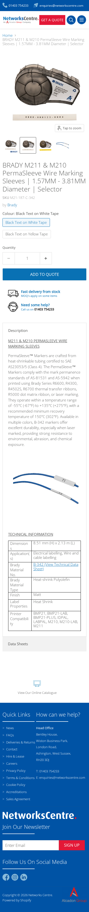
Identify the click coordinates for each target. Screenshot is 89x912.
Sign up (72, 845)
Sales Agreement (17, 799)
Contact (11, 749)
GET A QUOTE (52, 20)
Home (7, 35)
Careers (11, 763)
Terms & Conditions (20, 778)
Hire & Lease (14, 756)
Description (18, 330)
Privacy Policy (15, 770)
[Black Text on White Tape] (26, 227)
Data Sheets (18, 643)
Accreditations (16, 792)
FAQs (9, 735)
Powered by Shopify (16, 900)
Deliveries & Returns (20, 742)
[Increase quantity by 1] (46, 258)
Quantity (9, 247)
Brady (12, 204)
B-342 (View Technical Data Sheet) (55, 566)
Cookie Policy (15, 784)
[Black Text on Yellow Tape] (27, 239)
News (9, 728)
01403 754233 (44, 309)
